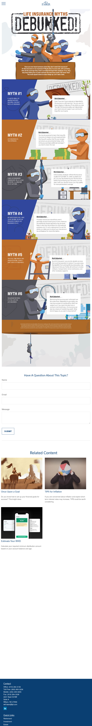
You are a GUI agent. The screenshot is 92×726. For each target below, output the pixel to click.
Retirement (7, 718)
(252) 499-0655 (15, 692)
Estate (5, 724)
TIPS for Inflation (53, 492)
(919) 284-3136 (15, 687)
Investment (7, 721)
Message (6, 409)
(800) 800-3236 (17, 689)
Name (4, 379)
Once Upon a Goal (10, 492)
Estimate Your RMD (11, 541)
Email (4, 394)
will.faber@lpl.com (10, 704)
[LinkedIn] (5, 708)
